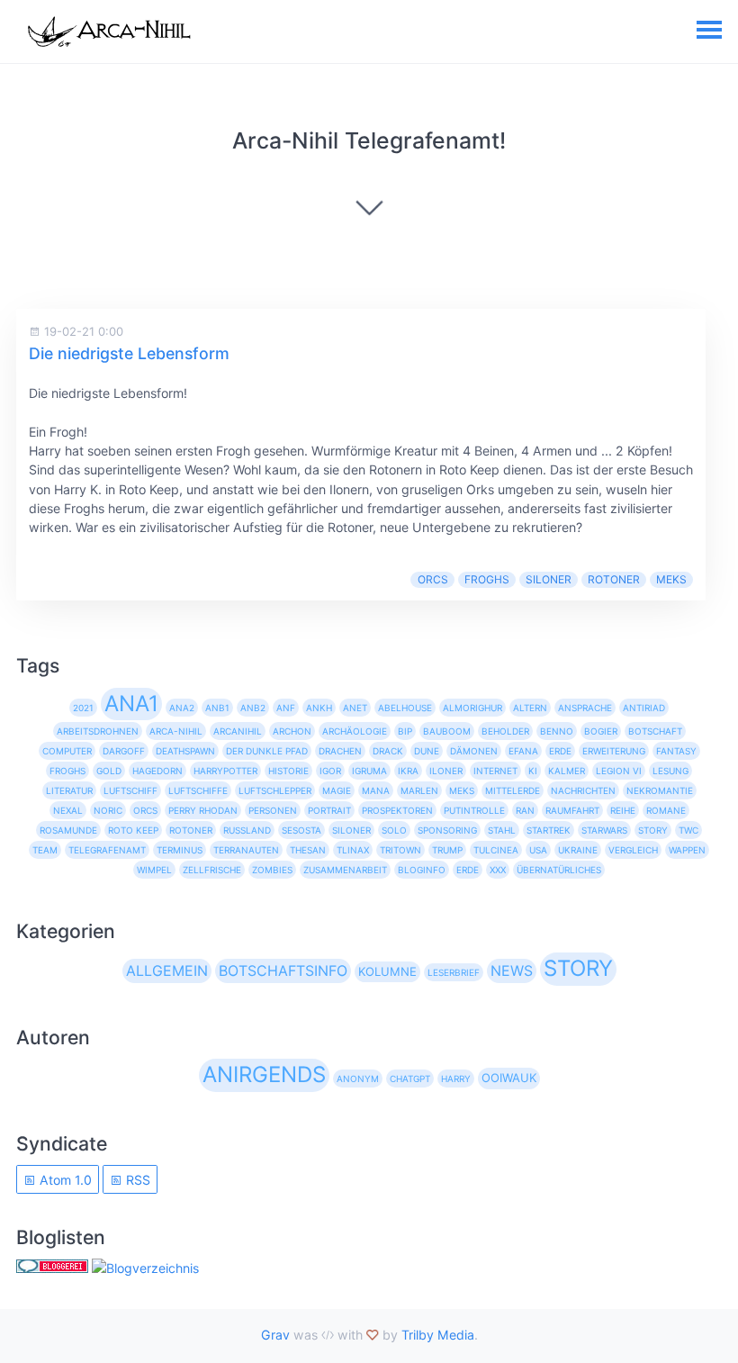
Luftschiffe (198, 790)
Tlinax (353, 849)
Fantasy (676, 750)
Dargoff (124, 750)
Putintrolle (474, 810)
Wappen (687, 849)
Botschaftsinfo (283, 970)
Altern (530, 707)
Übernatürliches (559, 869)
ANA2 (181, 707)
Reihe (622, 810)
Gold (109, 770)
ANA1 (131, 704)
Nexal (68, 810)
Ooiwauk (509, 1077)
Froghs (486, 579)
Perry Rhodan (203, 810)
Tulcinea (495, 849)
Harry (456, 1078)
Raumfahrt (572, 810)
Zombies (272, 869)
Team (45, 849)
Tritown (400, 849)
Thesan (308, 849)
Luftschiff (131, 790)
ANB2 (253, 707)
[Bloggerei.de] (52, 1268)
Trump (447, 849)
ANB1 (217, 707)
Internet (495, 770)
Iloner (446, 770)
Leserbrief (454, 972)
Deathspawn (185, 750)
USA (538, 849)
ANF (285, 707)
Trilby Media (437, 1334)
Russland (247, 830)
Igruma (369, 770)
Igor (330, 770)
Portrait (329, 810)
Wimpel (154, 869)
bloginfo (422, 869)
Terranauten (246, 849)
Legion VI (619, 770)
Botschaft (655, 731)
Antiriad (644, 707)
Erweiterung (613, 750)
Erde (560, 750)
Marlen (419, 790)
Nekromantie (659, 790)
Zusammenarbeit (345, 869)
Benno (556, 731)
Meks (671, 579)
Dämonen (474, 750)
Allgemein (167, 970)
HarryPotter (225, 770)
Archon (292, 731)
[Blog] (145, 1268)
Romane (666, 810)
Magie (336, 790)
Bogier (600, 731)
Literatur (69, 790)
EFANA (523, 750)
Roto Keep (133, 830)
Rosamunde (68, 830)
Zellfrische (212, 869)
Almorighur (472, 707)
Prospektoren (397, 810)
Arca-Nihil (175, 731)
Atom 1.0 (64, 1179)
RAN (525, 810)
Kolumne (387, 971)
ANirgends (264, 1074)
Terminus (179, 849)
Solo (394, 830)
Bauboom (447, 731)
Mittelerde (512, 790)
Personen (272, 810)
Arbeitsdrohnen (98, 731)
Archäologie (354, 731)
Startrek (548, 830)
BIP (405, 731)
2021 (83, 707)
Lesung (670, 770)
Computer (67, 750)
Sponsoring (447, 830)
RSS (136, 1179)
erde (467, 869)
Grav (275, 1334)
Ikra (408, 770)
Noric (108, 810)
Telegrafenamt (107, 849)
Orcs (433, 579)
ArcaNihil (237, 731)
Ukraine (578, 849)
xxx (498, 869)
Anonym (358, 1078)
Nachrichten (583, 790)
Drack (388, 750)
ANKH (319, 707)
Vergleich (633, 849)
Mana (376, 790)
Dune (426, 750)
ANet (355, 707)
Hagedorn (157, 770)
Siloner (549, 579)
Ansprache (585, 707)
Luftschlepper (274, 790)
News (511, 970)
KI (532, 770)
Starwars (604, 830)
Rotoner (614, 579)
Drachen (340, 750)
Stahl (502, 830)
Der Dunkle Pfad (267, 750)
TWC (688, 830)
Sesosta (301, 830)
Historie (288, 770)
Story (653, 830)
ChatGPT (410, 1078)
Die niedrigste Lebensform (129, 353)
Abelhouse (405, 707)
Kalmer (566, 770)
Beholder (505, 731)
